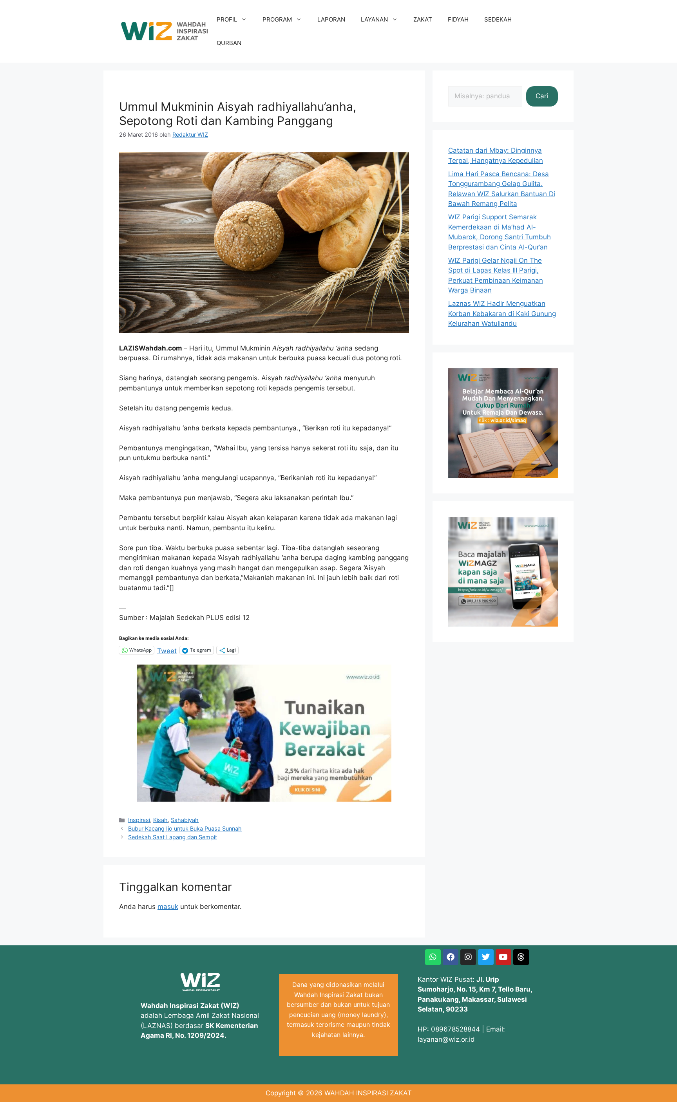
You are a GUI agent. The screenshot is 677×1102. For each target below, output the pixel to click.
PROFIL (227, 19)
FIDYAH (458, 19)
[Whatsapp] (433, 957)
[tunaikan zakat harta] (264, 799)
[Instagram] (468, 957)
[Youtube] (503, 957)
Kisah (160, 820)
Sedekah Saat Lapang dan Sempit (172, 837)
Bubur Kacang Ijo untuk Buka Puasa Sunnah (185, 828)
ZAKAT (422, 19)
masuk (167, 907)
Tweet (167, 650)
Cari (542, 96)
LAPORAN (331, 19)
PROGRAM (277, 19)
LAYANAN (374, 19)
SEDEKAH (498, 19)
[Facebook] (450, 957)
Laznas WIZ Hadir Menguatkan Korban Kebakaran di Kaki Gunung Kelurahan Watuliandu (502, 313)
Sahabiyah (185, 820)
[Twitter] (486, 957)
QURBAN (229, 43)
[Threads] (521, 957)
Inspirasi (139, 820)
